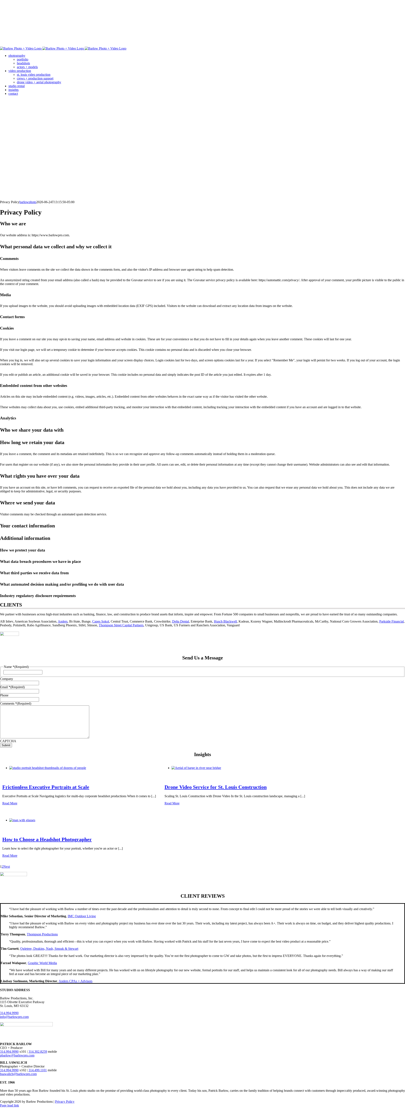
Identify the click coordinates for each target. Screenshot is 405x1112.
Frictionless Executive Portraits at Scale (45, 787)
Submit (6, 745)
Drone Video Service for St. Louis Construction (216, 787)
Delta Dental (180, 621)
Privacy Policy (64, 1101)
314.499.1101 (37, 1070)
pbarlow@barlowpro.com (17, 1055)
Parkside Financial (391, 621)
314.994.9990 (9, 1013)
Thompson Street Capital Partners (121, 625)
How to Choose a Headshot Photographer (47, 839)
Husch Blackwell (225, 621)
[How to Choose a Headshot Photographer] (22, 820)
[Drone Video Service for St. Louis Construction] (196, 768)
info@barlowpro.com (14, 1017)
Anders (63, 621)
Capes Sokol (100, 621)
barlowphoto (27, 202)
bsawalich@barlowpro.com (18, 1074)
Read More (9, 803)
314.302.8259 (37, 1051)
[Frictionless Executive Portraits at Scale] (47, 768)
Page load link (9, 1105)
